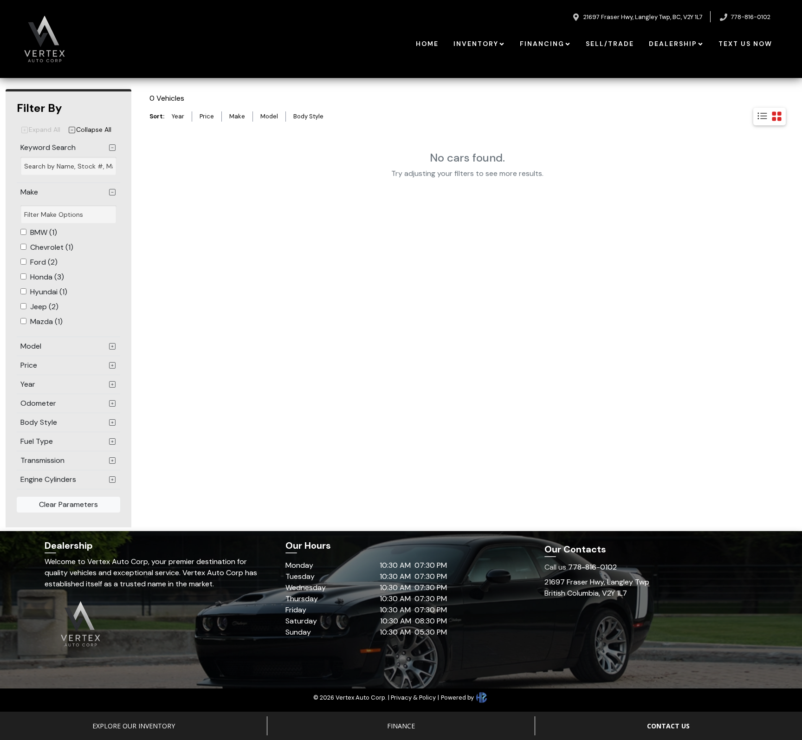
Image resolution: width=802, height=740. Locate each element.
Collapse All (93, 129)
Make (237, 116)
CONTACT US (668, 725)
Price (207, 116)
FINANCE (401, 725)
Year (178, 116)
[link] (427, 43)
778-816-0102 (580, 567)
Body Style (308, 116)
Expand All (44, 129)
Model (269, 116)
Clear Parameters (68, 504)
